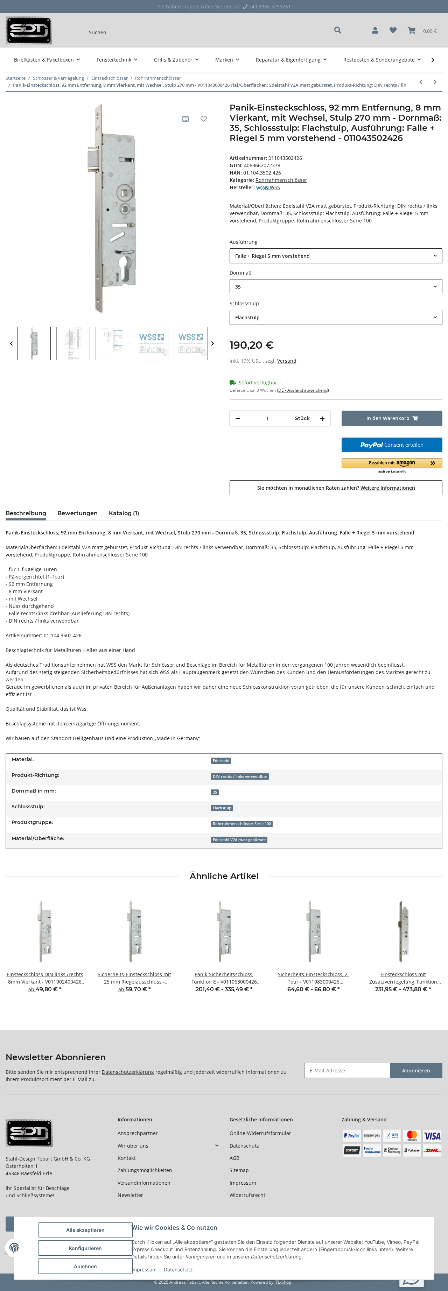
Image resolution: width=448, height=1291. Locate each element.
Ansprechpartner (138, 1133)
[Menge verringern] (237, 418)
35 (215, 792)
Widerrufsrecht (247, 1195)
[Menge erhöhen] (322, 418)
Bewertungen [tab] (77, 513)
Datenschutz (244, 1145)
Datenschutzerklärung (128, 1072)
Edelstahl (221, 760)
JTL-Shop (282, 1282)
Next (212, 343)
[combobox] (336, 255)
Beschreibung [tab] (26, 513)
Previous (11, 343)
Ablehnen (85, 1266)
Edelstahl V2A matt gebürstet (239, 839)
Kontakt (126, 1158)
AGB (234, 1158)
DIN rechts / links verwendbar (240, 776)
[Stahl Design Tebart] (29, 30)
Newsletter (130, 1195)
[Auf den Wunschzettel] (203, 119)
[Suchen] (337, 30)
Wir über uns (133, 1145)
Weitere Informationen (387, 487)
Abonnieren (416, 1070)
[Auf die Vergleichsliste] (185, 119)
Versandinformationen (144, 1182)
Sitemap (239, 1170)
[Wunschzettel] (393, 30)
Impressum (243, 1182)
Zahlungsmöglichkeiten (145, 1170)
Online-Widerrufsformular (260, 1133)
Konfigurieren (85, 1248)
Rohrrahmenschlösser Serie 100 (242, 823)
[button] (375, 30)
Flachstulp (222, 808)
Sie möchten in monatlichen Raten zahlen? (336, 487)
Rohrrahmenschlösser (281, 180)
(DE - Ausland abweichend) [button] (303, 390)
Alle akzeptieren (85, 1230)
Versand (286, 360)
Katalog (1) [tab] (124, 513)
